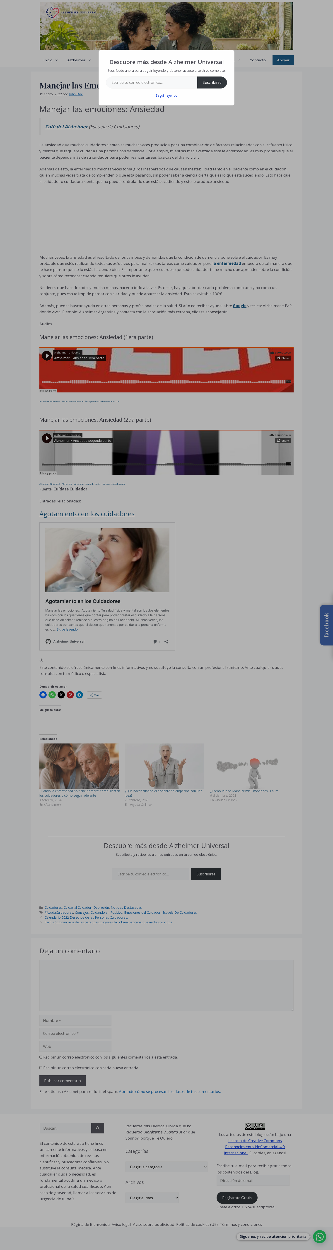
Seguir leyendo (166, 95)
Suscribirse (212, 82)
